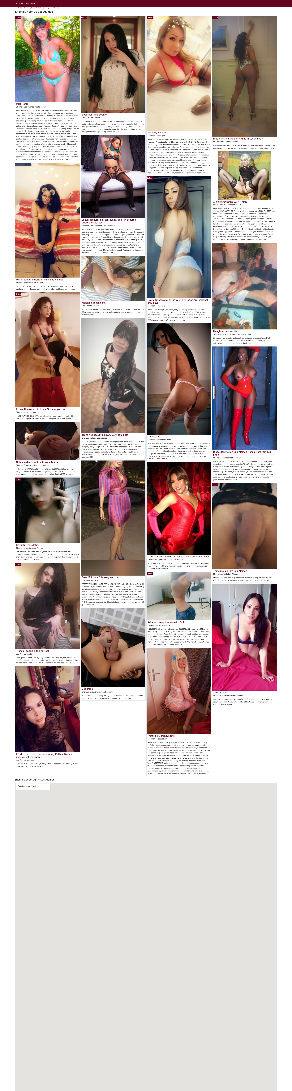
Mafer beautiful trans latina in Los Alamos (39, 279)
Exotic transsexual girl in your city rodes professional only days (177, 301)
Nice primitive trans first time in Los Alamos (238, 138)
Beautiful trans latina (27, 545)
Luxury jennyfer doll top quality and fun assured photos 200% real (109, 221)
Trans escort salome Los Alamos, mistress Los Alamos (178, 556)
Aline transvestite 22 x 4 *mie (230, 201)
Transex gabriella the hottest (32, 650)
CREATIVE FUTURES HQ (25, 3)
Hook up (18, 8)
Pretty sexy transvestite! (161, 735)
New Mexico (42, 8)
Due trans (87, 688)
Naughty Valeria (156, 132)
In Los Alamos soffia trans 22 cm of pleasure (41, 409)
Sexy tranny (220, 692)
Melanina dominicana (94, 302)
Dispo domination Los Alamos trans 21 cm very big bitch (242, 453)
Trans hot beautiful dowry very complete (105, 434)
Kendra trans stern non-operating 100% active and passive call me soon (44, 755)
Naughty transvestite (225, 331)
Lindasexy (153, 436)
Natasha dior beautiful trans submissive (38, 462)
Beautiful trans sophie (94, 114)
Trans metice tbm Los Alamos (230, 570)
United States (29, 8)
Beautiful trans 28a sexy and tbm (100, 577)
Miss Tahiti (22, 103)
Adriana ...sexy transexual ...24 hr (166, 622)
